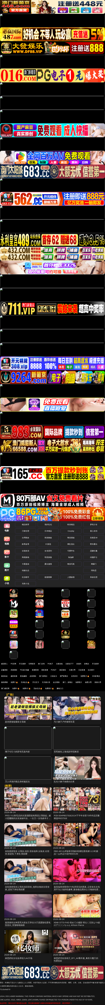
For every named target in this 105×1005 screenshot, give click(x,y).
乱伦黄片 (91, 670)
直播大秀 (97, 682)
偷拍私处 (4, 676)
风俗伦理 (93, 577)
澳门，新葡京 (68, 682)
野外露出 (93, 544)
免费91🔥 (16, 688)
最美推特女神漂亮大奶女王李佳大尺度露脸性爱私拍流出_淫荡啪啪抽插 (28, 923)
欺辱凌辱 (25, 544)
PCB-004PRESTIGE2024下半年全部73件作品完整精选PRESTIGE (77, 816)
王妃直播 (81, 670)
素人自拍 (93, 531)
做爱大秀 (88, 682)
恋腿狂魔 (93, 551)
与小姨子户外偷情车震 (64, 721)
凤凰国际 (14, 670)
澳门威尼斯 (5, 688)
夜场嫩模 (23, 676)
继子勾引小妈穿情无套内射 (17, 751)
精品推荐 (25, 524)
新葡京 (86, 664)
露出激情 (48, 564)
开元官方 (35, 682)
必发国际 (33, 676)
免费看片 (78, 682)
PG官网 (13, 664)
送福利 (78, 664)
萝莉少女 (93, 524)
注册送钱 (59, 664)
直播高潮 (35, 670)
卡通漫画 (25, 564)
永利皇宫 (74, 676)
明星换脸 (48, 557)
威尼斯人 (4, 664)
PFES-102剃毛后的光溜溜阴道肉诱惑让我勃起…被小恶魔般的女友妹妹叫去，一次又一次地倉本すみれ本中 (28, 818)
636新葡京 (96, 676)
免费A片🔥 (27, 688)
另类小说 (25, 583)
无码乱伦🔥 (25, 682)
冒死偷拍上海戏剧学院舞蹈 (66, 751)
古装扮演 (25, 551)
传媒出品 (25, 570)
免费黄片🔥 (49, 688)
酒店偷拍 (62, 670)
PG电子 (50, 664)
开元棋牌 (22, 664)
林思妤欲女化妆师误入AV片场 (18, 958)
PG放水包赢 (24, 670)
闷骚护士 (93, 557)
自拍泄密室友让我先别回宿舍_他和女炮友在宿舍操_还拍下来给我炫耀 (27, 888)
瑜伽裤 (71, 557)
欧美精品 (71, 524)
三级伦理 (25, 531)
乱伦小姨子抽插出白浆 (64, 781)
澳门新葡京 (43, 676)
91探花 (48, 544)
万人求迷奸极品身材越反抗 (17, 781)
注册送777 (69, 664)
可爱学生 (71, 551)
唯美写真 (71, 564)
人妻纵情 (71, 577)
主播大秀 (72, 670)
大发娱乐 (53, 676)
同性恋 (93, 570)
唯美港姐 (71, 537)
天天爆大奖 (46, 682)
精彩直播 (44, 670)
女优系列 (48, 551)
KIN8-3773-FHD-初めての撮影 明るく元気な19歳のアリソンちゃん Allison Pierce (77, 923)
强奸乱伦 (48, 524)
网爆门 (93, 564)
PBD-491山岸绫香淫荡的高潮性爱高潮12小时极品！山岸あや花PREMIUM (76, 852)
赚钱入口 (60, 688)
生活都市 (25, 577)
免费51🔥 (14, 682)
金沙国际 (56, 682)
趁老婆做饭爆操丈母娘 (15, 721)
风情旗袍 (25, 557)
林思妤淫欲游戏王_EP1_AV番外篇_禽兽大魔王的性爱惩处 (76, 959)
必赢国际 (4, 670)
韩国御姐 (48, 537)
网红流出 (71, 544)
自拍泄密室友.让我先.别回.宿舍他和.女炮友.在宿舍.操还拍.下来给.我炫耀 (27, 852)
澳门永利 (41, 664)
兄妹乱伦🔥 (37, 688)
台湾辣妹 (25, 537)
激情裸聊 (4, 682)
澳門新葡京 (64, 676)
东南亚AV (93, 537)
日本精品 (48, 531)
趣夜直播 (14, 676)
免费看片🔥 (85, 676)
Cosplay (71, 531)
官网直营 (32, 664)
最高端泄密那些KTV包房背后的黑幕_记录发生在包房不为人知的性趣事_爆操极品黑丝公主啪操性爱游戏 (77, 889)
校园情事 (48, 577)
